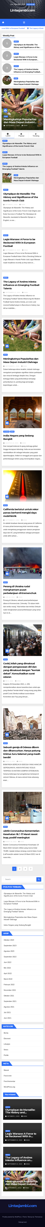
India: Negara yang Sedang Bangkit (17, 925)
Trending (36, 136)
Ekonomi (6, 431)
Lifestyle (7, 1044)
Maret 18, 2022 (11, 841)
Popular (21, 136)
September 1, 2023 (13, 125)
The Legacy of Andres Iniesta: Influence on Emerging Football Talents (27, 72)
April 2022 (8, 973)
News (15, 78)
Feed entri (8, 1076)
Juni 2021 (7, 1018)
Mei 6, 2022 (9, 681)
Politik (6, 1055)
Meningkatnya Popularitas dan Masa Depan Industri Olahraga (20, 122)
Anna (25, 125)
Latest (8, 136)
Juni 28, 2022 (10, 597)
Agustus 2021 (9, 1007)
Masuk (6, 1070)
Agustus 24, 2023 (12, 443)
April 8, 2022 (10, 761)
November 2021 (10, 990)
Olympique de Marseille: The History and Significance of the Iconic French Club (26, 47)
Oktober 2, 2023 (11, 204)
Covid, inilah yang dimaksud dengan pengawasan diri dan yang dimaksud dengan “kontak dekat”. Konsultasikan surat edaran (21, 670)
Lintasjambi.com (22, 10)
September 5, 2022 (12, 520)
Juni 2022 (7, 962)
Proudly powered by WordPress (12, 1217)
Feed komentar (9, 1081)
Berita (16, 41)
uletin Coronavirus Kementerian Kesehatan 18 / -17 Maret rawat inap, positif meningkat (21, 834)
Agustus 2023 (9, 951)
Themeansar (38, 1217)
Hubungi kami (22, 1222)
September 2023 (10, 945)
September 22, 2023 (13, 250)
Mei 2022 (7, 968)
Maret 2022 (8, 979)
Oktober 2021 (9, 996)
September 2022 (10, 957)
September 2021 (10, 1001)
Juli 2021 (7, 1012)
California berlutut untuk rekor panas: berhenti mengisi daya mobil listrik (20, 513)
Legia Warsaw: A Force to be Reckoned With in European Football (25, 59)
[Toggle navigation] (24, 22)
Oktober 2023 (9, 940)
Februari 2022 (9, 984)
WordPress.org (9, 1087)
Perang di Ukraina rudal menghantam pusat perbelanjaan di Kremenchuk (19, 590)
